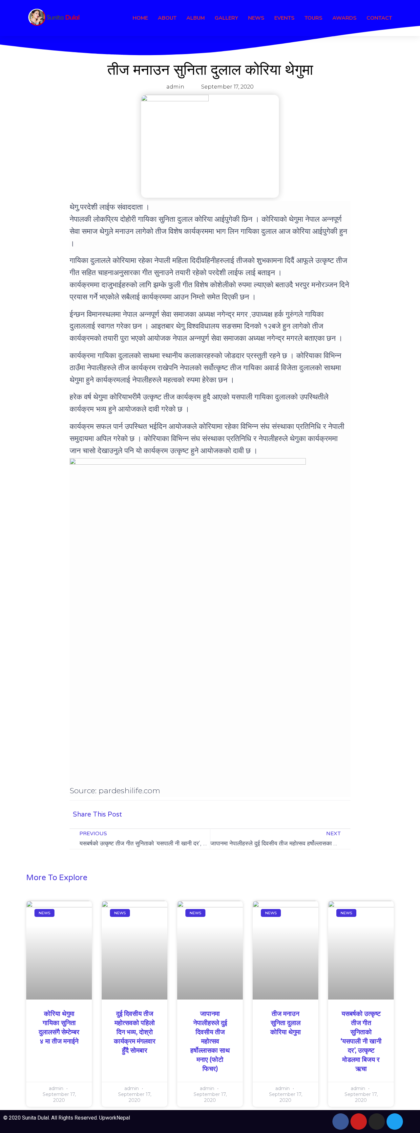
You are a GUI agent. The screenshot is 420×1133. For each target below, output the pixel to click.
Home (140, 18)
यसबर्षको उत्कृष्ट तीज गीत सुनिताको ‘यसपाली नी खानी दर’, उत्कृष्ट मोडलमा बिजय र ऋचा (361, 1041)
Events (284, 18)
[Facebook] (340, 1121)
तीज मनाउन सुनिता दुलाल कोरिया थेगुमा (285, 1023)
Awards (344, 18)
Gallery (226, 18)
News (256, 18)
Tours (313, 18)
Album (195, 18)
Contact (379, 18)
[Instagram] (376, 1121)
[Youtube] (358, 1121)
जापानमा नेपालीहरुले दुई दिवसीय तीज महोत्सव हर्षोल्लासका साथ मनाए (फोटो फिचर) (210, 1041)
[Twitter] (395, 1121)
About (167, 18)
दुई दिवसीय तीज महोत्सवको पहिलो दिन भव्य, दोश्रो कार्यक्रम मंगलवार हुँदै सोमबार (135, 1032)
